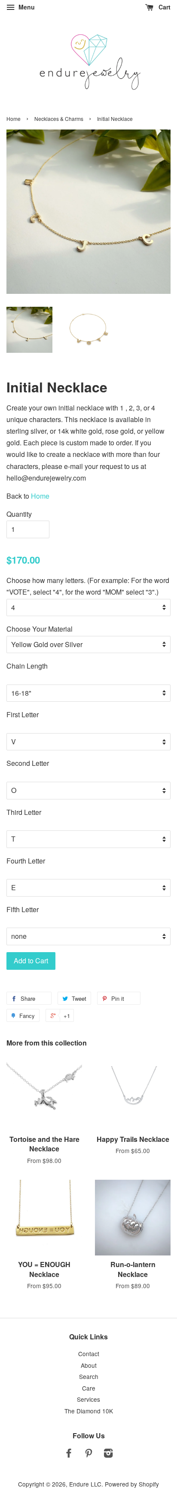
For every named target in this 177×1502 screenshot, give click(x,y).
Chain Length (27, 666)
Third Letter (23, 812)
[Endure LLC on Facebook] (68, 1454)
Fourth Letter (25, 861)
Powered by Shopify (132, 1484)
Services (88, 1399)
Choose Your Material (39, 629)
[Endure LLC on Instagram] (108, 1454)
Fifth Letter (22, 909)
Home (13, 118)
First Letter (22, 714)
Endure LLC (85, 1484)
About (89, 1365)
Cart (164, 7)
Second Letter (27, 763)
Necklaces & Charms (58, 118)
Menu (26, 7)
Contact (88, 1353)
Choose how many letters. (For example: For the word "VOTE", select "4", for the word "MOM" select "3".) (87, 586)
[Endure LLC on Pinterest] (88, 1454)
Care (88, 1388)
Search (88, 1376)
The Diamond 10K (88, 1410)
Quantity (19, 514)
